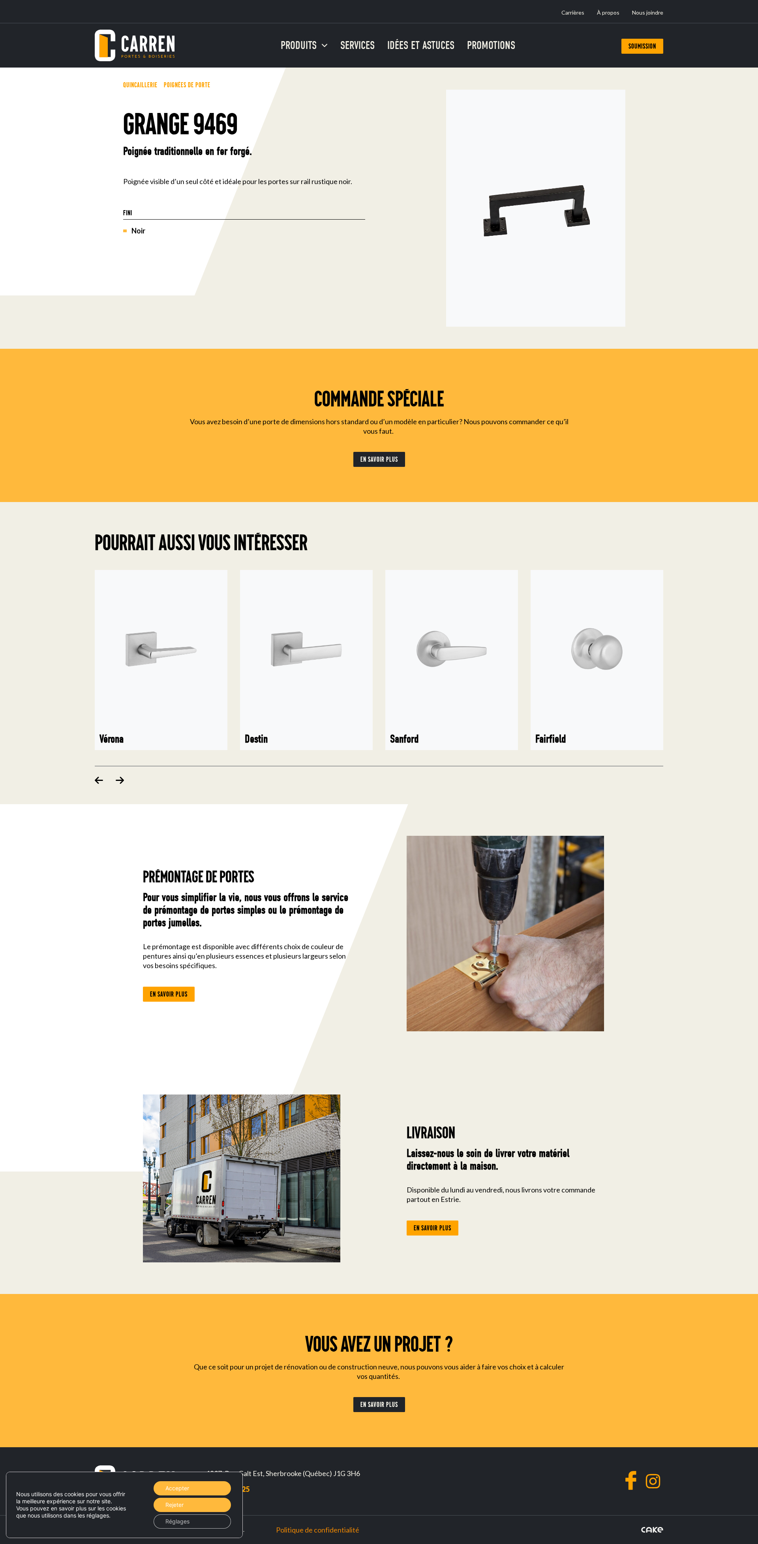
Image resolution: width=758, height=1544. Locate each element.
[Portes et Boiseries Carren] (134, 45)
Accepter (177, 1488)
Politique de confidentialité (317, 1529)
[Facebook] (631, 1480)
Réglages (177, 1521)
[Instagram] (653, 1481)
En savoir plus (379, 459)
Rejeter (174, 1504)
